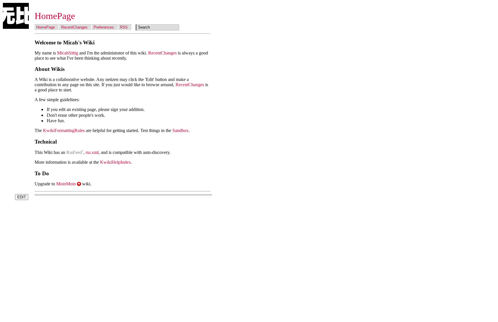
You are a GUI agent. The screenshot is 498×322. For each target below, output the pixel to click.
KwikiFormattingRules (64, 130)
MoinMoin (66, 183)
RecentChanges (74, 27)
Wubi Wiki (16, 16)
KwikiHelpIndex (115, 162)
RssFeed (74, 152)
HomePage (55, 16)
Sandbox (180, 130)
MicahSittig (67, 52)
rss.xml (92, 152)
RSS (124, 27)
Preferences (104, 27)
